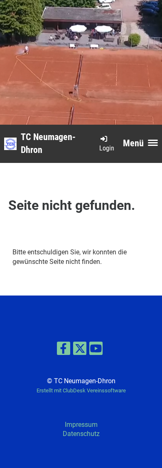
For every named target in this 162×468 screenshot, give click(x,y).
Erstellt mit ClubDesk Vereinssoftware (81, 390)
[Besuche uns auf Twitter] (79, 350)
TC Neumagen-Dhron (48, 143)
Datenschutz (81, 434)
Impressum (81, 425)
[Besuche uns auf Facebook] (63, 350)
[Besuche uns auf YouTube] (96, 350)
